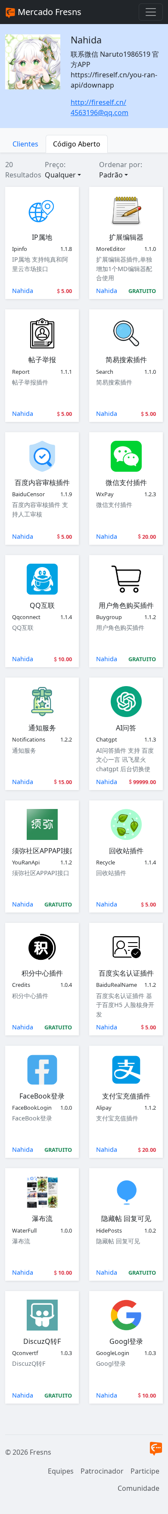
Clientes (25, 144)
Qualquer (60, 175)
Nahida (22, 291)
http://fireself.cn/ (98, 102)
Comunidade (138, 1488)
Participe (145, 1471)
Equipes (61, 1471)
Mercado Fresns (48, 12)
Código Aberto (76, 144)
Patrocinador (102, 1471)
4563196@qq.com (99, 112)
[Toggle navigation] (151, 12)
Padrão (111, 175)
